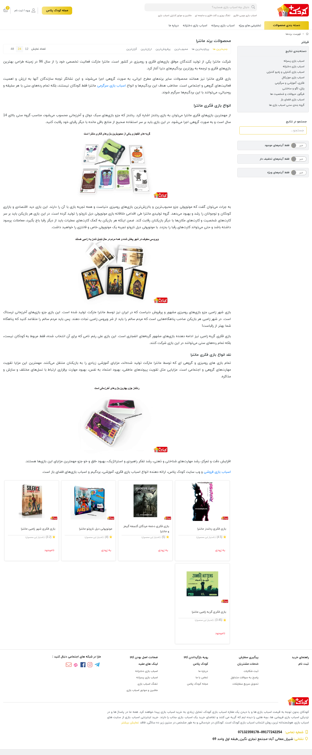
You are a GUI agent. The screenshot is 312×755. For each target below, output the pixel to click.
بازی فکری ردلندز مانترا (211, 529)
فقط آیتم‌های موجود (277, 145)
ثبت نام (303, 664)
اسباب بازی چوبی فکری (245, 15)
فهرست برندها (293, 34)
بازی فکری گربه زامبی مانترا (209, 612)
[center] (253, 7)
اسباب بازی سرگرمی (111, 85)
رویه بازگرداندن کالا (196, 657)
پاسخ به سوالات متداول (245, 678)
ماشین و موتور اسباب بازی (142, 690)
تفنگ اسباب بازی (148, 684)
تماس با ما (202, 678)
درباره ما (174, 26)
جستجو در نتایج (296, 122)
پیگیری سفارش (249, 657)
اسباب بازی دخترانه (195, 26)
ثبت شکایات (251, 671)
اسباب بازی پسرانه (223, 26)
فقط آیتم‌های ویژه (278, 172)
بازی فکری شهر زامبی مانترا (38, 529)
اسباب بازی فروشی (217, 472)
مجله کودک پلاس (57, 10)
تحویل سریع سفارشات (245, 684)
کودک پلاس (200, 664)
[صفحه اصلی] (307, 34)
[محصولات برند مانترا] (156, 701)
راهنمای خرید (300, 657)
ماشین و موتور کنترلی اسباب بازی (175, 15)
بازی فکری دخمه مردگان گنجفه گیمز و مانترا (146, 528)
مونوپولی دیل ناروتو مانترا (95, 529)
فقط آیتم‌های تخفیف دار (274, 159)
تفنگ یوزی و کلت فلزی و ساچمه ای (212, 15)
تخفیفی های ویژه (250, 26)
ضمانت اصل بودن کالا (144, 657)
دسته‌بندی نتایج (295, 51)
